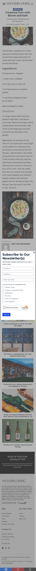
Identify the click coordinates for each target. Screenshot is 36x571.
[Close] (34, 252)
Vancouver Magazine (11, 299)
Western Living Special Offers (14, 290)
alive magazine (9, 301)
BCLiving (8, 296)
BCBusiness (8, 293)
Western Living (10, 287)
